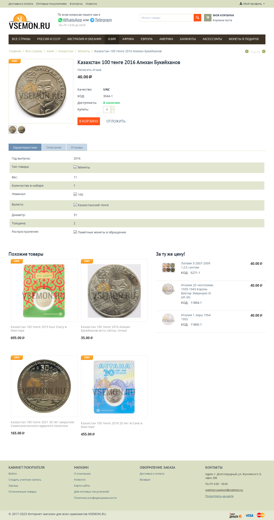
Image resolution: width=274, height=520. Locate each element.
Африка (128, 39)
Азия (112, 39)
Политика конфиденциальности (95, 498)
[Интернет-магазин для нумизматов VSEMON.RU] (29, 21)
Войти (13, 473)
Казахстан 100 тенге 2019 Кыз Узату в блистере (39, 328)
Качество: (84, 89)
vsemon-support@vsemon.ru (224, 490)
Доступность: (87, 103)
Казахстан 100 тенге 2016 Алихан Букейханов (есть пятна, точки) (105, 328)
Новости (91, 4)
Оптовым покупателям (51, 4)
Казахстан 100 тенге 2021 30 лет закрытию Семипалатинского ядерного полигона (42, 424)
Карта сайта (82, 485)
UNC (15, 61)
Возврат (145, 479)
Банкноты (188, 39)
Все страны (21, 39)
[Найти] (197, 17)
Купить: (83, 109)
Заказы (13, 485)
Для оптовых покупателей (91, 491)
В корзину (88, 121)
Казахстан (65, 51)
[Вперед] (263, 51)
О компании (82, 473)
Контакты (76, 4)
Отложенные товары (22, 491)
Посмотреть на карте (219, 496)
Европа (147, 39)
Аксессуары (212, 39)
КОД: (81, 96)
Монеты (84, 51)
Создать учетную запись (25, 479)
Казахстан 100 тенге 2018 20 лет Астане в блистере (111, 425)
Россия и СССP (48, 39)
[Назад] (247, 51)
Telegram (103, 20)
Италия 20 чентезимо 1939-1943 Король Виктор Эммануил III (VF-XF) (197, 291)
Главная (15, 51)
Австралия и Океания (84, 39)
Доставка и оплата (21, 4)
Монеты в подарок (244, 39)
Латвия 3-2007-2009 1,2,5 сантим (195, 265)
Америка (166, 39)
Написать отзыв (89, 70)
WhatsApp (72, 20)
